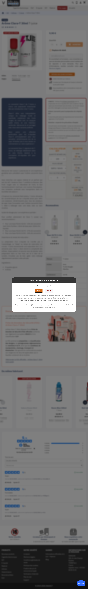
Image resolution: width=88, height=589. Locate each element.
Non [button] (49, 291)
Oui (38, 291)
